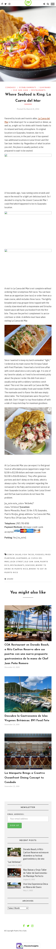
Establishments (27, 87)
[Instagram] (9, 4)
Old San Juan (20, 90)
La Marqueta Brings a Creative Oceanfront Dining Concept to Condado (24, 778)
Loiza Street (17, 561)
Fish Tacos (28, 554)
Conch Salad (14, 554)
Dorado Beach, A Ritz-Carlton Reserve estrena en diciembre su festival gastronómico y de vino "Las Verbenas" (28, 855)
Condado (10, 87)
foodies (39, 554)
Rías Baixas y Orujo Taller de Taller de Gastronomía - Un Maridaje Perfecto (35, 873)
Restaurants (38, 90)
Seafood (30, 565)
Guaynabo (45, 87)
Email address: (15, 814)
